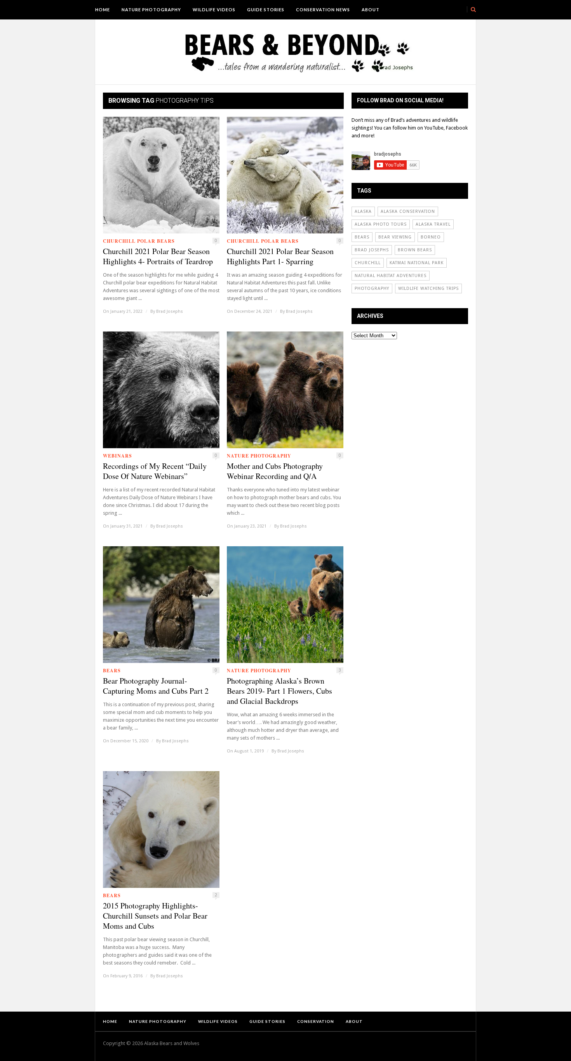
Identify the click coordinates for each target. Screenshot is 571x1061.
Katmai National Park (417, 262)
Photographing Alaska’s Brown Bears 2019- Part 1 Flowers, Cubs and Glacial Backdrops (279, 691)
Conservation (315, 1021)
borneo (431, 237)
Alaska (363, 211)
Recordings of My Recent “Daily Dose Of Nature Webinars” (155, 471)
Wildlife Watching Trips (428, 288)
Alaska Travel (433, 224)
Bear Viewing (395, 237)
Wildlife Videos (214, 9)
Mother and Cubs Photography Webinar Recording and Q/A (275, 471)
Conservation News (323, 9)
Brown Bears (415, 250)
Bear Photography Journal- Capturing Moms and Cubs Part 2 (156, 686)
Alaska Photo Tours (381, 224)
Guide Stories (265, 9)
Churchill (368, 262)
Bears (112, 670)
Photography (372, 288)
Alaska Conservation (408, 211)
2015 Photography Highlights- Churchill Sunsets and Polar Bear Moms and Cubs (155, 916)
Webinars (117, 455)
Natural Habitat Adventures (391, 275)
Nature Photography (151, 9)
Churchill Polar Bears (139, 241)
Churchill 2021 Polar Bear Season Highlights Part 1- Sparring (280, 256)
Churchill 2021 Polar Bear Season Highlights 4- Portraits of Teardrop (158, 256)
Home (102, 9)
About (371, 9)
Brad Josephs (169, 311)
